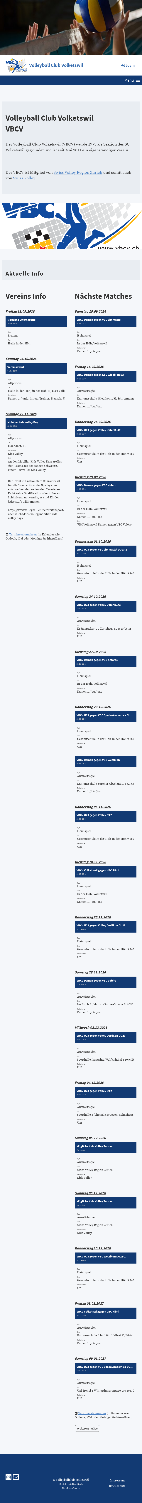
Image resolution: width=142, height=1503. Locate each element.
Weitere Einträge (87, 1428)
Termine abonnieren (23, 534)
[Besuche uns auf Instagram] (8, 1478)
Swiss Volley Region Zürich (78, 172)
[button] (36, 332)
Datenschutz (117, 1486)
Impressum (117, 1480)
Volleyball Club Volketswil (56, 65)
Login (130, 65)
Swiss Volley (24, 178)
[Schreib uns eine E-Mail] (16, 1478)
